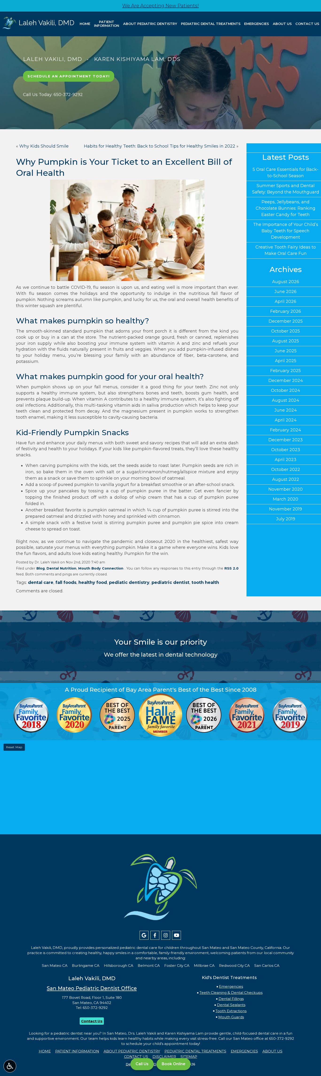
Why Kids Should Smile (44, 146)
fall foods (65, 582)
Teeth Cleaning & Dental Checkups (231, 992)
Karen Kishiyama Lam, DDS (137, 59)
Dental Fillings (231, 998)
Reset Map (14, 747)
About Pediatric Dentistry (150, 24)
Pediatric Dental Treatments (210, 24)
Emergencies (256, 24)
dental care (40, 582)
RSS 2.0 (231, 568)
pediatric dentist (170, 582)
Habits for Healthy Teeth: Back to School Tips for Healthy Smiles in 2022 (159, 146)
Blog (40, 568)
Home (85, 24)
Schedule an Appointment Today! (68, 76)
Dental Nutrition (61, 568)
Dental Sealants (231, 1005)
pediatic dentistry (129, 582)
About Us (282, 24)
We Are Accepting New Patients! (160, 5)
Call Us (142, 1064)
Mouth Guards (231, 1017)
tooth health (205, 582)
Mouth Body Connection (100, 568)
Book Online (173, 1064)
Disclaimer (164, 1056)
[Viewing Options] (10, 1066)
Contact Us (307, 24)
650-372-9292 (95, 1007)
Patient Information (77, 1051)
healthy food (92, 582)
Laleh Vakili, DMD (52, 59)
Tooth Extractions (231, 1011)
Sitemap (188, 1056)
